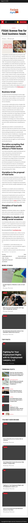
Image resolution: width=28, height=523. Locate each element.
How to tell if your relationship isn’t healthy (20, 256)
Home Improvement (14, 379)
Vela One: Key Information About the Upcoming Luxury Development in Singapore (16, 374)
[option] (14, 354)
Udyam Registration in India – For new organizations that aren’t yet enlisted (7, 258)
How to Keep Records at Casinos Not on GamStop (16, 391)
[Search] (15, 22)
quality (15, 200)
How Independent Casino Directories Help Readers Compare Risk (16, 400)
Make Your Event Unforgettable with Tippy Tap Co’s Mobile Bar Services (13, 308)
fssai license (6, 251)
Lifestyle (11, 414)
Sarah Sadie (11, 288)
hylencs (5, 38)
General (11, 389)
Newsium (18, 521)
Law (4, 343)
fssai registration (13, 251)
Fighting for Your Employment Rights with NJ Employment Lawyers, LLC (16, 409)
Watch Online (23, 22)
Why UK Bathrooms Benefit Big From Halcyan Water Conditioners (16, 383)
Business (13, 28)
